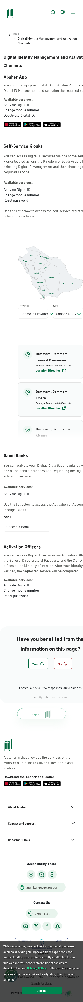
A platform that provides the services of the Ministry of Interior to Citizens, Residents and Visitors (38, 762)
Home (15, 33)
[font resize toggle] (41, 874)
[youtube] (25, 926)
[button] (50, 362)
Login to (36, 713)
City (55, 305)
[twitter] (36, 926)
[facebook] (47, 926)
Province (23, 305)
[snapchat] (57, 926)
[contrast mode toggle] (31, 874)
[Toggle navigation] (73, 12)
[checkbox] (38, 663)
